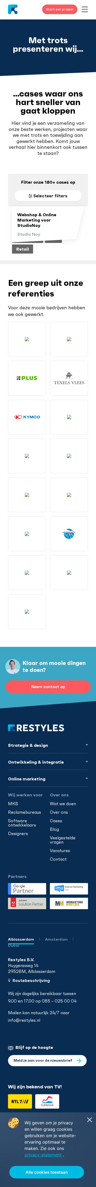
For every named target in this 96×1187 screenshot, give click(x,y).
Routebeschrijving (31, 980)
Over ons (59, 812)
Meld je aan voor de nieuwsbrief (43, 1060)
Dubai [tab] (13, 945)
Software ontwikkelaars (22, 823)
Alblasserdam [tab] (21, 939)
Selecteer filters (49, 195)
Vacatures (60, 850)
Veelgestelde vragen (62, 840)
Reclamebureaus (24, 812)
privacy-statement (43, 1154)
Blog (54, 829)
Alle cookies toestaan (47, 1172)
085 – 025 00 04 (59, 1001)
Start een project (60, 9)
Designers (18, 833)
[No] (89, 1119)
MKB (13, 803)
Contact (58, 859)
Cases (56, 821)
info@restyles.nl (24, 1020)
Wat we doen (63, 803)
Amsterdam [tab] (57, 939)
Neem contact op (48, 686)
